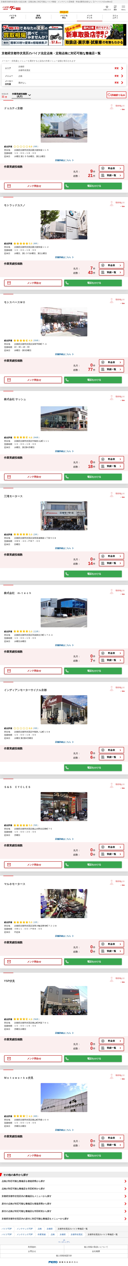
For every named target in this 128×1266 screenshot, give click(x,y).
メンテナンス (89, 17)
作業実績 (42, 1234)
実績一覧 (111, 175)
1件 (35, 922)
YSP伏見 (9, 981)
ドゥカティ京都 (13, 108)
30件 (36, 340)
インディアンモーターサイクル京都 (25, 690)
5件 (35, 825)
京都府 (50, 1229)
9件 (35, 1116)
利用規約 (32, 1247)
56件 (36, 1019)
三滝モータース (13, 496)
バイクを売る (64, 17)
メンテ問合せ (34, 186)
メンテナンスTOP (25, 1229)
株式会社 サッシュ (15, 399)
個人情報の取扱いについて (96, 1247)
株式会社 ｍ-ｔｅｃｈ (18, 593)
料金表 (111, 168)
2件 (35, 534)
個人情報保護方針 (64, 1255)
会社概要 (96, 1251)
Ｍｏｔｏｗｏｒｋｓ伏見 (18, 1077)
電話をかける (94, 185)
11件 (36, 631)
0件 (35, 146)
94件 (36, 437)
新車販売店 (38, 17)
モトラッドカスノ (14, 205)
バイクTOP (7, 1229)
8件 (35, 243)
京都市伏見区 (77, 1234)
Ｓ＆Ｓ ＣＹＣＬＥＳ (17, 787)
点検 (40, 1229)
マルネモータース (14, 884)
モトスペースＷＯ (14, 302)
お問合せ (32, 1251)
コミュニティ (115, 17)
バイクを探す (12, 17)
